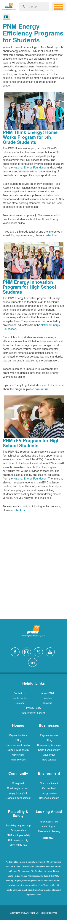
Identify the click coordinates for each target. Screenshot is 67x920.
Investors (47, 698)
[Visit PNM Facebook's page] (16, 651)
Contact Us (19, 693)
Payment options (18, 735)
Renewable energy (49, 798)
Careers (19, 703)
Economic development (18, 798)
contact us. (42, 389)
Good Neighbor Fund (18, 788)
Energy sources (49, 793)
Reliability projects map (18, 825)
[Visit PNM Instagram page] (27, 651)
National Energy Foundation (30, 167)
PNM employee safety (18, 835)
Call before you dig (18, 840)
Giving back (18, 783)
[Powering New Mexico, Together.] (9, 6)
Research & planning (49, 831)
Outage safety (18, 830)
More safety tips (18, 845)
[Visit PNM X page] (39, 651)
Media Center (19, 698)
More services (18, 759)
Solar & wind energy (18, 750)
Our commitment (49, 783)
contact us (50, 235)
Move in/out (18, 754)
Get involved (48, 788)
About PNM (47, 693)
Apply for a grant (18, 793)
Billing (18, 740)
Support (47, 703)
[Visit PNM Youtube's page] (51, 651)
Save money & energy (18, 745)
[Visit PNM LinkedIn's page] (33, 662)
